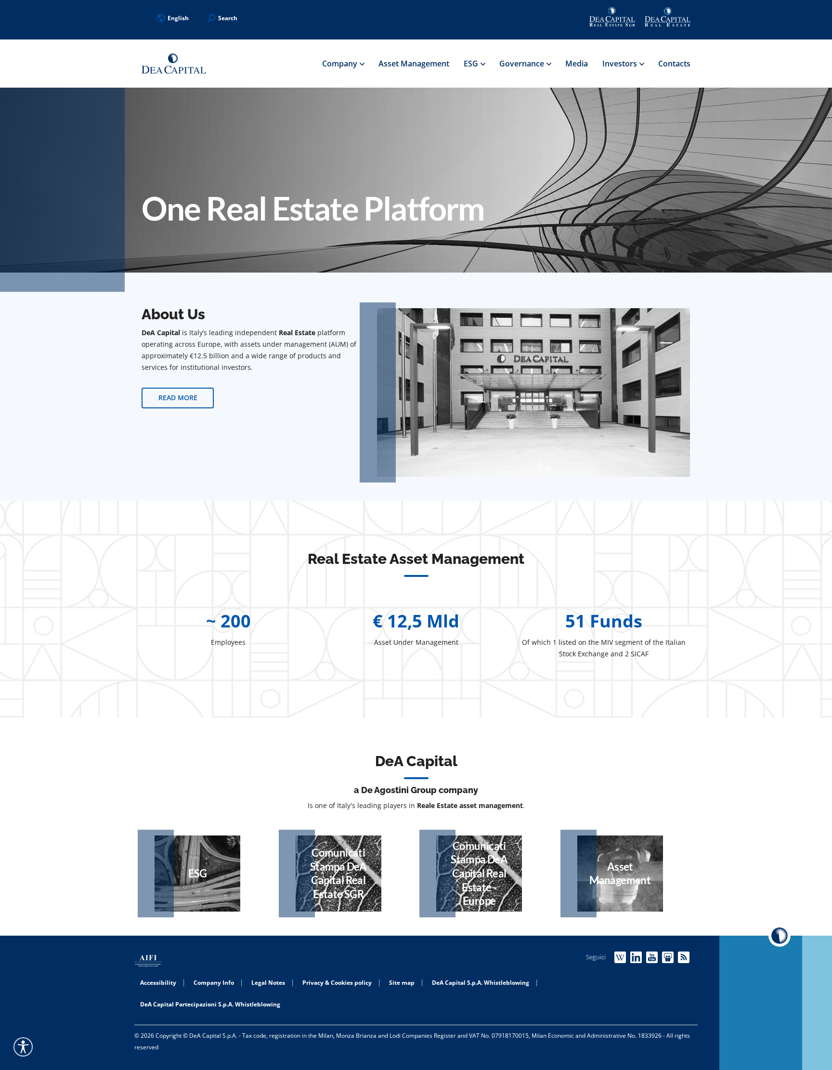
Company (340, 63)
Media (576, 63)
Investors (620, 63)
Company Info (214, 983)
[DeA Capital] (174, 63)
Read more (177, 397)
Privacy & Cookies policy (337, 983)
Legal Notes (268, 983)
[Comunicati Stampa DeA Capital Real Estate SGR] (338, 873)
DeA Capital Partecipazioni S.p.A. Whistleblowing (210, 1004)
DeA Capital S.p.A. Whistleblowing (480, 983)
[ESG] (197, 873)
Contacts (674, 63)
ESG (472, 63)
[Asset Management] (620, 873)
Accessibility (158, 983)
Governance (522, 63)
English (178, 18)
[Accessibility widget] (23, 1046)
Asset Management (413, 63)
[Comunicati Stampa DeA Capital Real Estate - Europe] (479, 873)
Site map (402, 983)
